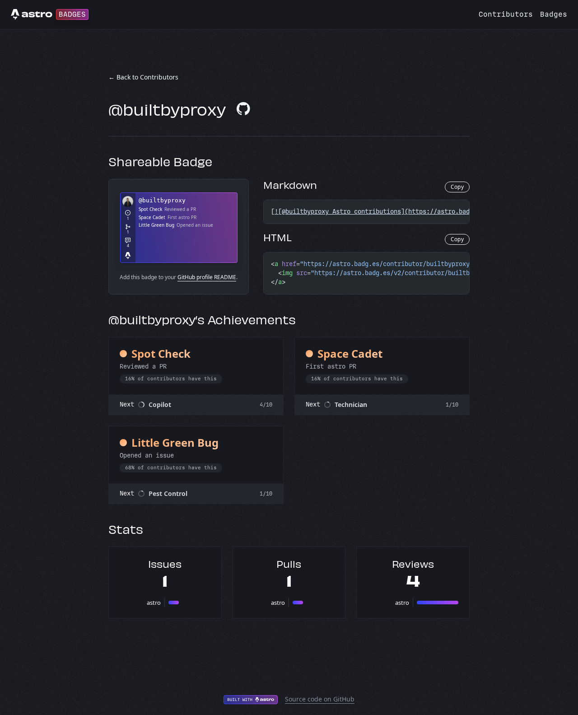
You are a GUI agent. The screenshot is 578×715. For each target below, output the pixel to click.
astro (154, 602)
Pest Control (168, 493)
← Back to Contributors (143, 77)
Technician (351, 404)
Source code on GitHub (319, 699)
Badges (553, 14)
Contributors (506, 14)
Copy (457, 187)
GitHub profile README (206, 277)
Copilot (160, 404)
